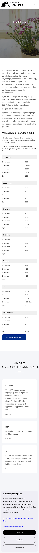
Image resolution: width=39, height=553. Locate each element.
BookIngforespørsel (14, 337)
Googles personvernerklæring (13, 526)
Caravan (9, 386)
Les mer (8, 414)
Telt (6, 451)
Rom (7, 427)
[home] (11, 4)
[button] (34, 4)
